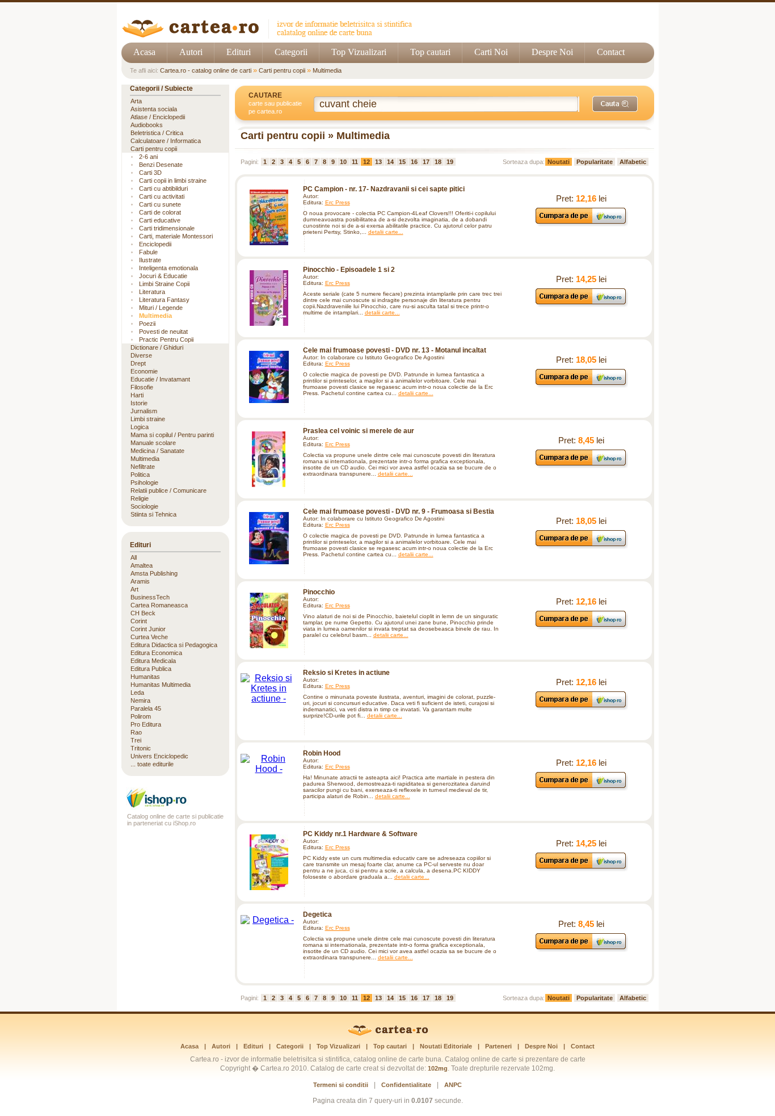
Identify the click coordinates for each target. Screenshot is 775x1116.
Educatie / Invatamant (160, 379)
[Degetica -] (269, 920)
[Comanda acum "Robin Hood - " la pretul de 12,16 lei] (581, 787)
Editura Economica (156, 652)
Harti (137, 395)
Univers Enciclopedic (159, 756)
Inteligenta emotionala (168, 268)
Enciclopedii (155, 244)
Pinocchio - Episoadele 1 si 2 (349, 270)
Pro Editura (145, 724)
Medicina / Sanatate (157, 450)
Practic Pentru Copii (166, 339)
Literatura (152, 291)
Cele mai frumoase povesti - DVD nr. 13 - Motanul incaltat (394, 350)
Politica (140, 474)
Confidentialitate (406, 1084)
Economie (144, 371)
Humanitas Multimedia (160, 684)
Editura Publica (150, 668)
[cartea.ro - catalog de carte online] (270, 35)
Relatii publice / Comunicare (168, 490)
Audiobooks (146, 124)
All (133, 557)
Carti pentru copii (282, 70)
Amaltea (141, 565)
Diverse (141, 355)
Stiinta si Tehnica (153, 514)
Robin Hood (321, 753)
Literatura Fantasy (164, 299)
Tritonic (140, 748)
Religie (139, 498)
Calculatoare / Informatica (165, 140)
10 (343, 161)
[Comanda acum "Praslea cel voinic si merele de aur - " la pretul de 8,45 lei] (581, 465)
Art (134, 589)
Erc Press (337, 202)
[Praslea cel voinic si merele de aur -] (269, 459)
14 (390, 161)
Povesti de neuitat (163, 331)
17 (426, 161)
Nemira (140, 700)
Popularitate (594, 161)
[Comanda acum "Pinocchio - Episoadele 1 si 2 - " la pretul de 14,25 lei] (581, 304)
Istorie (139, 403)
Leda (137, 692)
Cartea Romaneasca (159, 605)
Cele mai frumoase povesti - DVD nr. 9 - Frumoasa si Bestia (398, 511)
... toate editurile (152, 764)
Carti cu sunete (160, 204)
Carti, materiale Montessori (176, 236)
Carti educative (159, 220)
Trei (135, 740)
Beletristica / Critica (156, 132)
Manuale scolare (153, 442)
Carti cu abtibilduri (163, 188)
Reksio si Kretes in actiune (346, 673)
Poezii (147, 323)
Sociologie (144, 506)
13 (378, 161)
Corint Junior (148, 629)
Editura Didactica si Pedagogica (173, 644)
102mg (438, 1068)
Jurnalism (143, 411)
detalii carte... (385, 232)
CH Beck (142, 613)
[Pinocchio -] (269, 620)
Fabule (148, 252)
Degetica (317, 914)
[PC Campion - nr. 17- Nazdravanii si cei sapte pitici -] (269, 217)
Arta (136, 101)
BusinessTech (150, 597)
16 (414, 161)
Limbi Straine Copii (164, 283)
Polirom (140, 716)
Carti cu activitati (161, 196)
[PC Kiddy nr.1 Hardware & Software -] (269, 862)
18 (438, 161)
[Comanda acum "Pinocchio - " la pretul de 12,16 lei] (581, 626)
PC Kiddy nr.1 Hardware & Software (360, 834)
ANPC (453, 1084)
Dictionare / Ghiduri (156, 347)
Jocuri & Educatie (163, 275)
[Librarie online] (175, 806)
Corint (138, 621)
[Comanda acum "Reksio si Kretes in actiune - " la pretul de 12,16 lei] (581, 707)
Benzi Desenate (161, 164)
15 (402, 161)
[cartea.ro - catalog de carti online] (387, 1033)
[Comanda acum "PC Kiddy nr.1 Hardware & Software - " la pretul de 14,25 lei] (581, 868)
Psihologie (144, 482)
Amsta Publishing (154, 573)
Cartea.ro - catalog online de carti (205, 70)
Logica (139, 426)
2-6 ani (148, 156)
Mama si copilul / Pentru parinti (172, 434)
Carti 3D (150, 172)
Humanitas (145, 676)
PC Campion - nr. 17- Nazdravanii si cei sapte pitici (384, 189)
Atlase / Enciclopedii (157, 117)
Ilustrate (150, 260)
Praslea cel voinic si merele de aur (358, 431)
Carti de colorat (160, 212)
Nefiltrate (142, 466)
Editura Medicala (153, 660)
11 (355, 161)
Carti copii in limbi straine (173, 180)
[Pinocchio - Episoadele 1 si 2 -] (269, 298)
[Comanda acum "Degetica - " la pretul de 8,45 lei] (581, 949)
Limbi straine (147, 419)
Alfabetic (633, 161)
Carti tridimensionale (167, 228)
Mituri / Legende (161, 307)
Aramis (140, 581)
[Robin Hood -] (269, 764)
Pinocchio (319, 592)
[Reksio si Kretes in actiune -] (269, 688)
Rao (136, 732)
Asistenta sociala (153, 109)
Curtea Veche (149, 636)
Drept (138, 363)
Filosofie (141, 387)
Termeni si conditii (340, 1084)
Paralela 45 (145, 708)
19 (450, 161)
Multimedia (327, 70)
